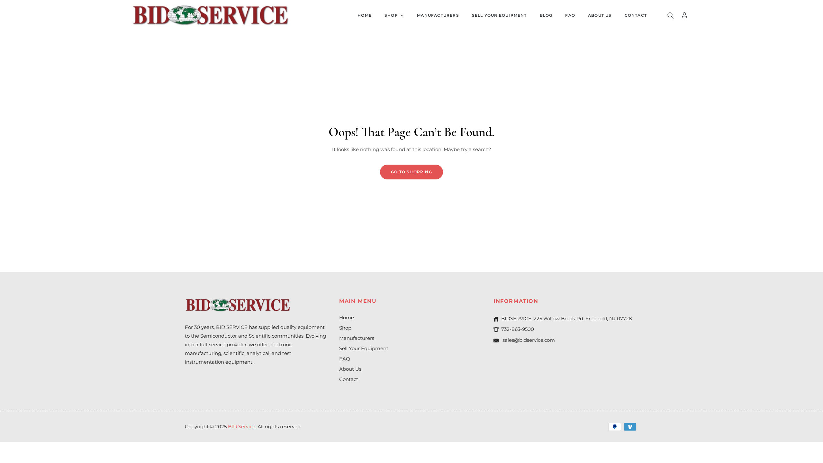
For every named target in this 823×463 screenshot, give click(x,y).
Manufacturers (356, 338)
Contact (348, 379)
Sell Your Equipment (363, 348)
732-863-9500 (517, 329)
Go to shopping (411, 171)
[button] (671, 15)
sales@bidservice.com (528, 340)
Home (346, 317)
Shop (345, 328)
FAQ (344, 359)
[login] (684, 15)
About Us (350, 369)
